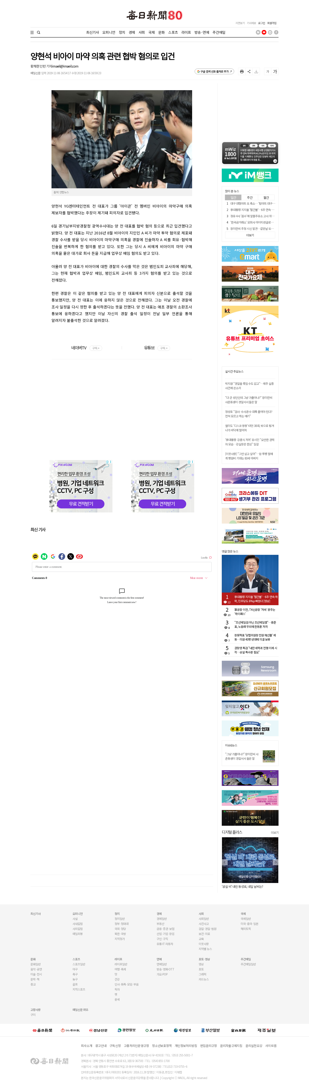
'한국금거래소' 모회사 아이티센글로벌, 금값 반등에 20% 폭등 (265, 222)
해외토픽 (246, 928)
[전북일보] (238, 1030)
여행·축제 (120, 969)
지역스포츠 (79, 989)
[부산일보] (211, 1030)
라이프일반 (121, 964)
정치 (122, 32)
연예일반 (162, 964)
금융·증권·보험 (165, 928)
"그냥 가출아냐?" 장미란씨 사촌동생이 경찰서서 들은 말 (241, 756)
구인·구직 (162, 938)
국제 (151, 32)
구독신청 (115, 1045)
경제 (132, 32)
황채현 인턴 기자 (41, 66)
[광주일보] (154, 1030)
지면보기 (240, 23)
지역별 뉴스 (205, 948)
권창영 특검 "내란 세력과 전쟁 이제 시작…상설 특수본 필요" (255, 650)
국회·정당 (120, 928)
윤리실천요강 (254, 1045)
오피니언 (108, 32)
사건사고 (204, 923)
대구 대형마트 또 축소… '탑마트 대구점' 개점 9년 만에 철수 (263, 203)
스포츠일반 (79, 964)
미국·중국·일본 (249, 923)
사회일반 (204, 918)
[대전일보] (182, 1030)
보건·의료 (204, 933)
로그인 (261, 23)
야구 (75, 969)
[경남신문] (98, 1030)
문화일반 (35, 964)
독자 (117, 989)
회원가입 (271, 23)
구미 (33, 1014)
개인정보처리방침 (186, 1045)
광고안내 (100, 1045)
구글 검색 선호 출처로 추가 (214, 71)
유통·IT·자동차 (165, 943)
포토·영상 (204, 959)
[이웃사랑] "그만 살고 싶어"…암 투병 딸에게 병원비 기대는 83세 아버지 (249, 456)
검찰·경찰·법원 (207, 928)
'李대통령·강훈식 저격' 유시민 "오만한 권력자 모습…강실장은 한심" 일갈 (249, 442)
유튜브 (155, 348)
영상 (201, 964)
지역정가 (120, 938)
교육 (201, 938)
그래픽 (202, 974)
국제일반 (246, 918)
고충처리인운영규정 (136, 1045)
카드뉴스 (204, 979)
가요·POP (162, 974)
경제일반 (162, 918)
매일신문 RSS (80, 1009)
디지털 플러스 (232, 832)
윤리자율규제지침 (231, 1045)
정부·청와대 (121, 923)
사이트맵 (270, 1045)
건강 (117, 979)
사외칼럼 (78, 928)
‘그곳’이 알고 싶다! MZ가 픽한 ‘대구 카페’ (246, 886)
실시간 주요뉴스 (234, 371)
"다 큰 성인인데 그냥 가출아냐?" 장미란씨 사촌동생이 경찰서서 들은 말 (248, 399)
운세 (117, 999)
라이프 (186, 32)
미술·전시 (36, 974)
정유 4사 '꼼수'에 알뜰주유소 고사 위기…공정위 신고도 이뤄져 (265, 216)
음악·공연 (36, 969)
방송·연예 (201, 32)
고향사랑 (35, 1009)
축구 (75, 974)
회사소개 (86, 1045)
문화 (161, 32)
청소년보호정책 (162, 1045)
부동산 (160, 923)
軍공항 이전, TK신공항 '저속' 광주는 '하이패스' (254, 611)
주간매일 (219, 32)
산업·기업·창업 (165, 933)
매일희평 (78, 933)
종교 (33, 984)
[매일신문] (42, 1030)
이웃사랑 (204, 943)
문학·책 (34, 979)
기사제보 (251, 23)
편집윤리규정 (208, 1045)
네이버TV (85, 348)
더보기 (275, 832)
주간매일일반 (248, 964)
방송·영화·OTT (165, 969)
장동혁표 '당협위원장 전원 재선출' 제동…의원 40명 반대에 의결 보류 (255, 637)
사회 (142, 32)
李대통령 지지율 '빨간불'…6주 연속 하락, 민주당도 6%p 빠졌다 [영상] (256, 599)
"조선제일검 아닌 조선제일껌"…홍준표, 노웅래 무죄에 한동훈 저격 (255, 624)
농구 (75, 979)
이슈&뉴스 (231, 745)
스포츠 (173, 32)
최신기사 (92, 32)
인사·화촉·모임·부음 (126, 984)
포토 (201, 969)
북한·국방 (120, 933)
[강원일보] (70, 1030)
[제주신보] (266, 1030)
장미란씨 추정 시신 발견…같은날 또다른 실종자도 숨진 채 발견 (265, 228)
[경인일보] (126, 1030)
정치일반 (120, 918)
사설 (75, 918)
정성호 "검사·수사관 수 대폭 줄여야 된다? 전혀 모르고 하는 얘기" (248, 414)
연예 (159, 959)
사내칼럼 (78, 923)
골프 (75, 984)
